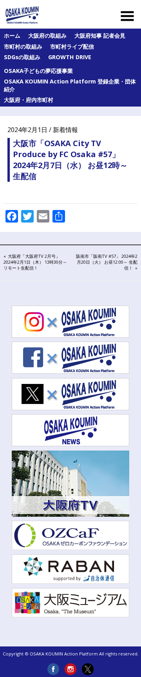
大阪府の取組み (47, 35)
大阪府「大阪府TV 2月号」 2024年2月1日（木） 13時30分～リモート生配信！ (35, 262)
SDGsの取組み (22, 57)
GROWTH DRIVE (69, 57)
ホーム (12, 35)
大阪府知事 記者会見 (99, 35)
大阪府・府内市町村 (28, 99)
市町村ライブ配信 (72, 46)
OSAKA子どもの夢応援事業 (38, 70)
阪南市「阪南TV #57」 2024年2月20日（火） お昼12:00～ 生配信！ (106, 262)
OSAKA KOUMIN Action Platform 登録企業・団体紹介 (70, 85)
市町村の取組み (23, 46)
